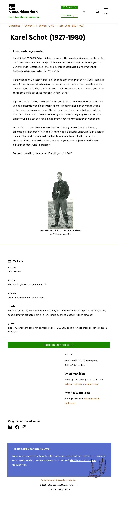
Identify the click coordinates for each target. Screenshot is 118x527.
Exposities (14, 26)
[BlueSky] (11, 429)
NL (83, 11)
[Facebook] (18, 429)
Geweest (29, 26)
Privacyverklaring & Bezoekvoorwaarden (58, 480)
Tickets (69, 7)
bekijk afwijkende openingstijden (81, 384)
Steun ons (67, 15)
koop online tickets (56, 345)
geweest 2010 (46, 26)
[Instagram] (25, 429)
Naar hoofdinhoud (10, 2)
